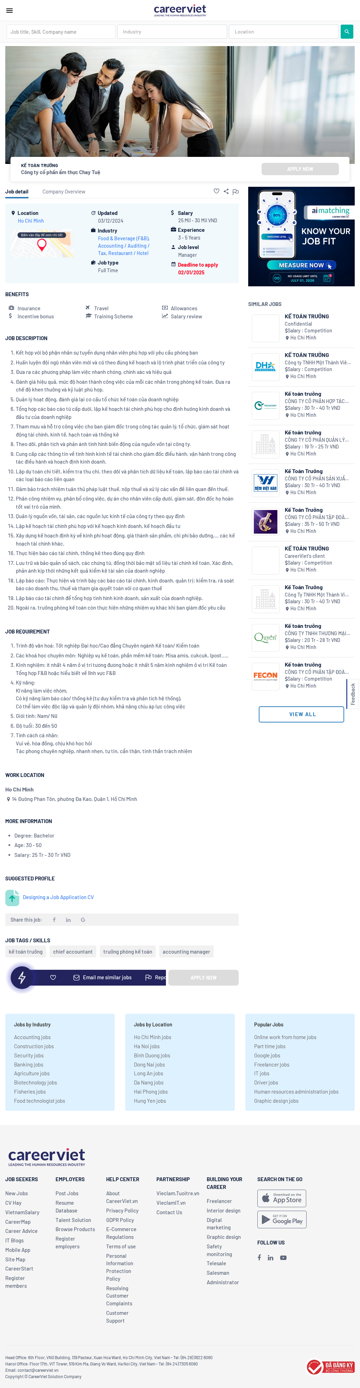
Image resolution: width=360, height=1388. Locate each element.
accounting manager (186, 951)
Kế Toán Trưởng (304, 470)
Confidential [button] (298, 324)
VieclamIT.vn (171, 1202)
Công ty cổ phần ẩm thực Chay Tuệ (60, 172)
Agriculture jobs (32, 1073)
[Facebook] (259, 1257)
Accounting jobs (32, 1037)
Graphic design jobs (276, 1100)
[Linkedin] (270, 1257)
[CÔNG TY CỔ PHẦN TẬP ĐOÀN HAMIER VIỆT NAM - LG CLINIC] (265, 521)
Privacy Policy (122, 1210)
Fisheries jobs (30, 1091)
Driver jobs (266, 1082)
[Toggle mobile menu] (9, 10)
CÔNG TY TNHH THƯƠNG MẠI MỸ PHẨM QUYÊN (315, 633)
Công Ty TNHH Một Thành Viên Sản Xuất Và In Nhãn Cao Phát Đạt (318, 595)
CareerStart (19, 1268)
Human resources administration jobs (296, 1091)
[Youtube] (283, 1257)
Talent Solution (73, 1220)
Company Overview (64, 191)
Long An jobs (148, 1073)
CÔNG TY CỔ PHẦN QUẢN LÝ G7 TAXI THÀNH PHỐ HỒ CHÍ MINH (315, 440)
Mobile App (17, 1250)
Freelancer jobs (271, 1064)
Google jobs (267, 1055)
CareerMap (18, 1221)
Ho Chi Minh (31, 221)
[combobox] (61, 32)
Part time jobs (269, 1046)
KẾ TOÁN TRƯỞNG (307, 316)
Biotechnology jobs (35, 1082)
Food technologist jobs (39, 1100)
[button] (216, 191)
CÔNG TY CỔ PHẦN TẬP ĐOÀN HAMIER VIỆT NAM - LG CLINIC (317, 517)
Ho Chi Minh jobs (152, 1037)
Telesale (216, 1263)
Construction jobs (34, 1046)
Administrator (223, 1282)
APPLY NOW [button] (300, 169)
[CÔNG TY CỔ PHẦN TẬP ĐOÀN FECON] (265, 676)
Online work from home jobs (285, 1037)
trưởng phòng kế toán (127, 951)
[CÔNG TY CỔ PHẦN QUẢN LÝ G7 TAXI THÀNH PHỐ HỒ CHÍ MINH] (265, 444)
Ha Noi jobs (147, 1046)
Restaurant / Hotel (128, 253)
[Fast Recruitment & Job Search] (180, 10)
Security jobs (29, 1055)
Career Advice (21, 1231)
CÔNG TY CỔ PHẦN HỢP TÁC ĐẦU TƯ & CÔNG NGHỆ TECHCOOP (315, 401)
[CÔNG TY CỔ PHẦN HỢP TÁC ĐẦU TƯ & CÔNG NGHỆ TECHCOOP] (265, 405)
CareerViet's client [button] (305, 556)
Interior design (223, 1210)
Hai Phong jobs (151, 1091)
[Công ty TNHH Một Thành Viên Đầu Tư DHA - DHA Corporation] (265, 367)
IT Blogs (14, 1240)
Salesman (218, 1272)
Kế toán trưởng (303, 393)
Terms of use (121, 1246)
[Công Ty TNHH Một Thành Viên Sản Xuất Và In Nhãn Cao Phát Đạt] (265, 599)
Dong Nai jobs (149, 1064)
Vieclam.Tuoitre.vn (177, 1193)
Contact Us (169, 1212)
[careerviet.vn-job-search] (281, 1198)
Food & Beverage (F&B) (123, 238)
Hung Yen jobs (150, 1100)
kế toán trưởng (26, 951)
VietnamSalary (22, 1212)
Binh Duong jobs (152, 1055)
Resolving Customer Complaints (119, 1296)
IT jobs (261, 1073)
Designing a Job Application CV (58, 897)
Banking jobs (28, 1064)
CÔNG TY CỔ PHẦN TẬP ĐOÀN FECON (316, 672)
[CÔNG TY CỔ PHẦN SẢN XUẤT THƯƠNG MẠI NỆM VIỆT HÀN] (265, 483)
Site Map (15, 1259)
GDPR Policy (120, 1220)
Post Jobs (67, 1193)
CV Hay (13, 1202)
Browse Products (75, 1229)
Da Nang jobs (148, 1082)
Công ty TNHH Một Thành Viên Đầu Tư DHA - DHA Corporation (317, 362)
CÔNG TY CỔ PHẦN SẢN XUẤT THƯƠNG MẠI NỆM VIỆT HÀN (316, 479)
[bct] (330, 1366)
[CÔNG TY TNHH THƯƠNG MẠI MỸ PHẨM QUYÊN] (265, 637)
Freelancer (219, 1201)
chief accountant (73, 951)
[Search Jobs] (347, 32)
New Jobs (16, 1193)
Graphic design (224, 1237)
